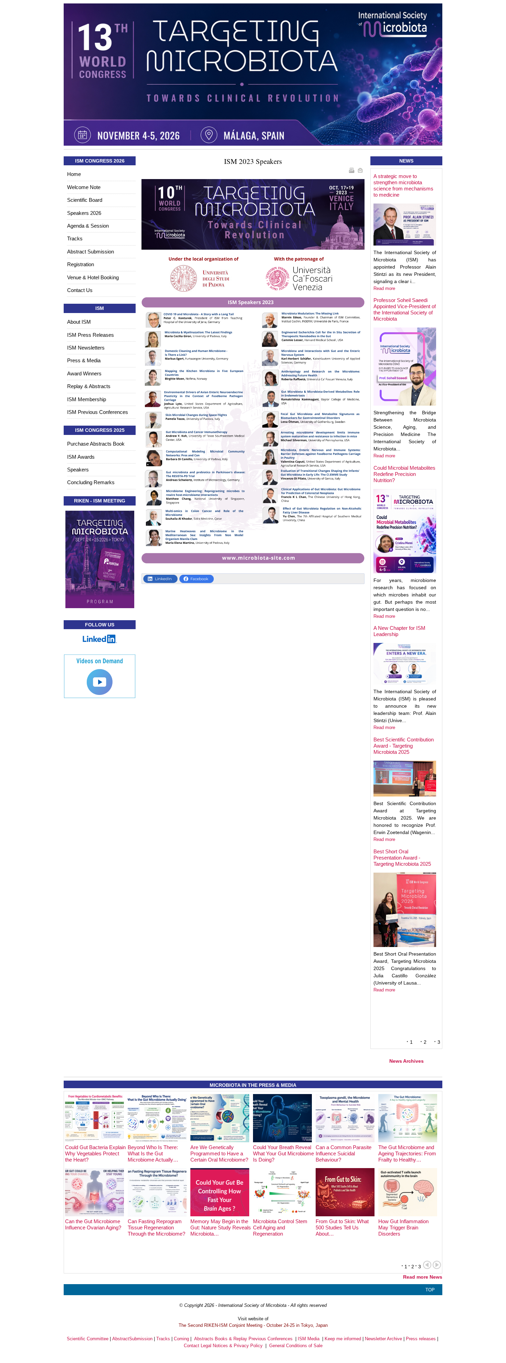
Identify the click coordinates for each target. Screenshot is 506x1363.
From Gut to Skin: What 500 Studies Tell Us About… (342, 1227)
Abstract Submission (90, 251)
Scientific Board (84, 200)
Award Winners (84, 373)
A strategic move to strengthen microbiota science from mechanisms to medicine (403, 185)
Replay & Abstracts (88, 386)
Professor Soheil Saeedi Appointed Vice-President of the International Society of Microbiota (404, 309)
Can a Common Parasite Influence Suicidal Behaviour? (343, 1153)
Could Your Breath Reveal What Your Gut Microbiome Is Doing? (283, 1153)
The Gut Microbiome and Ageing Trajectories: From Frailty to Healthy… (407, 1153)
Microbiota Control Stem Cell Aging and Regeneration (280, 1227)
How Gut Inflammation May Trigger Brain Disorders (403, 1227)
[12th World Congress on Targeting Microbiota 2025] (253, 74)
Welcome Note (84, 187)
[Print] (352, 171)
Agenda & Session (88, 226)
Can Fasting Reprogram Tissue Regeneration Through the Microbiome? (156, 1227)
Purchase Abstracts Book (96, 444)
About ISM (79, 322)
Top (430, 1289)
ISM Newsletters (86, 348)
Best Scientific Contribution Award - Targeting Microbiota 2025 (403, 746)
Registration (80, 264)
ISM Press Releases (90, 335)
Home (74, 174)
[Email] (361, 171)
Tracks (75, 238)
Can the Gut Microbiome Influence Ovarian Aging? (93, 1224)
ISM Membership (86, 399)
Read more (384, 288)
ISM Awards (81, 457)
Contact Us (80, 290)
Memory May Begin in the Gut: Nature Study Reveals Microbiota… (220, 1227)
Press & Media (84, 360)
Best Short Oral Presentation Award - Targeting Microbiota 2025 (402, 858)
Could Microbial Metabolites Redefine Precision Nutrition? (404, 474)
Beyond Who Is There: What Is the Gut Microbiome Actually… (153, 1153)
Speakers (78, 469)
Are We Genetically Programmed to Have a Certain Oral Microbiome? (219, 1153)
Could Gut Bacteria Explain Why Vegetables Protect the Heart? (95, 1153)
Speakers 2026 (84, 213)
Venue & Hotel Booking (93, 277)
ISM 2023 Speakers (253, 161)
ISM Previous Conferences (97, 412)
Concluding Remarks (91, 482)
